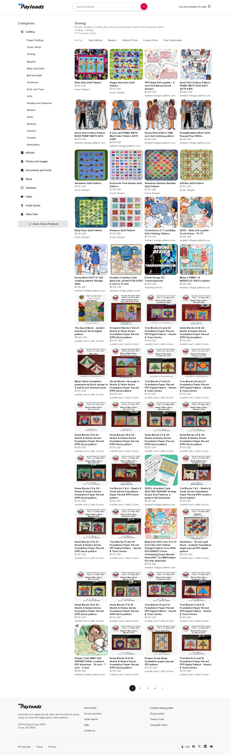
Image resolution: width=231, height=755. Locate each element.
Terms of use (157, 719)
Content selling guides (161, 708)
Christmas (32, 82)
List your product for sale (192, 6)
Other (30, 117)
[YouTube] (211, 746)
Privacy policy (157, 713)
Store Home (90, 708)
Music (29, 179)
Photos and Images (37, 161)
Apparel (31, 61)
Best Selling (95, 40)
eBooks (30, 152)
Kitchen (31, 110)
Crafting (30, 31)
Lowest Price (150, 40)
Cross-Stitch (34, 47)
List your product (93, 713)
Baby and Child (35, 68)
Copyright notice (158, 725)
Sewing (31, 54)
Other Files (32, 214)
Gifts (29, 96)
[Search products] (143, 6)
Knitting (31, 124)
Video (29, 196)
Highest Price (130, 40)
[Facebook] (193, 746)
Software (31, 187)
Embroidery (33, 144)
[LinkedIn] (205, 746)
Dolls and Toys (35, 89)
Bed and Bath (34, 75)
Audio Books (33, 205)
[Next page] (163, 688)
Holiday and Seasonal (39, 103)
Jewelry (31, 130)
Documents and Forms (38, 170)
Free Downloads (172, 40)
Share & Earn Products (45, 224)
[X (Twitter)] (199, 746)
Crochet (31, 137)
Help (86, 725)
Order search (91, 719)
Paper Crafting (35, 40)
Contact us (89, 730)
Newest (112, 40)
